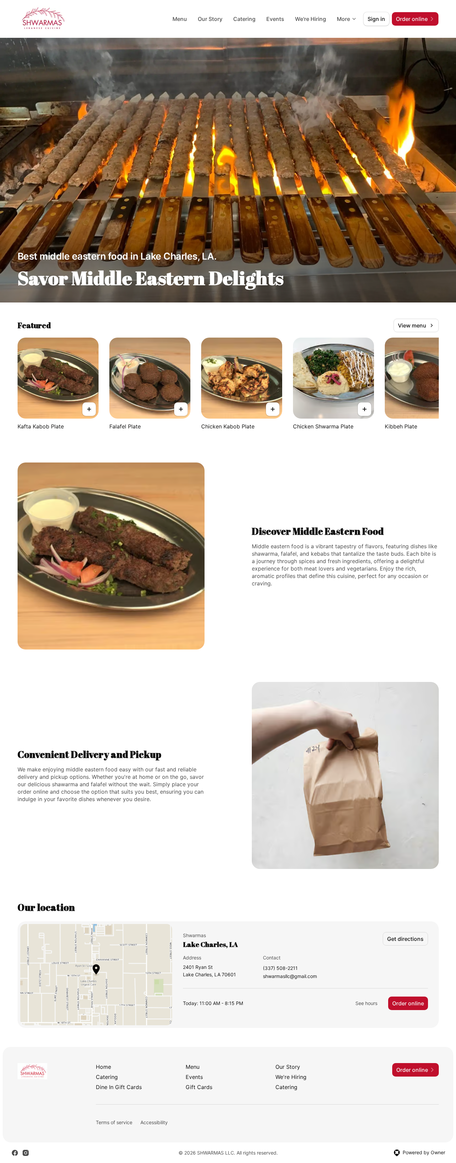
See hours (366, 1003)
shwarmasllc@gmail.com (290, 976)
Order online (408, 1003)
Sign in (376, 19)
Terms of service (114, 1122)
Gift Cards (199, 1087)
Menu (179, 19)
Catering (244, 19)
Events (275, 19)
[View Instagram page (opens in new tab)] (26, 1153)
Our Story (210, 19)
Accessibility (154, 1122)
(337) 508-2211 (280, 968)
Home (103, 1066)
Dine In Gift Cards (119, 1087)
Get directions (405, 938)
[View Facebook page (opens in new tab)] (15, 1153)
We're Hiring (310, 19)
